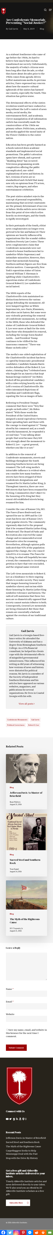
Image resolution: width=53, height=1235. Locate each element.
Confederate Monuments (17, 719)
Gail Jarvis (13, 28)
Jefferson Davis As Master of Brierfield (26, 1137)
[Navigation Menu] (50, 10)
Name (10, 988)
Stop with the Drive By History (22, 1158)
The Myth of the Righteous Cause (23, 1146)
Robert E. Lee (33, 725)
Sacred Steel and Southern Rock (22, 1142)
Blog (42, 28)
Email (10, 1001)
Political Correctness (15, 725)
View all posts (26, 703)
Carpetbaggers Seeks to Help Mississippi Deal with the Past (22, 1152)
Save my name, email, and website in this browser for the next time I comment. (26, 1033)
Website (10, 1014)
